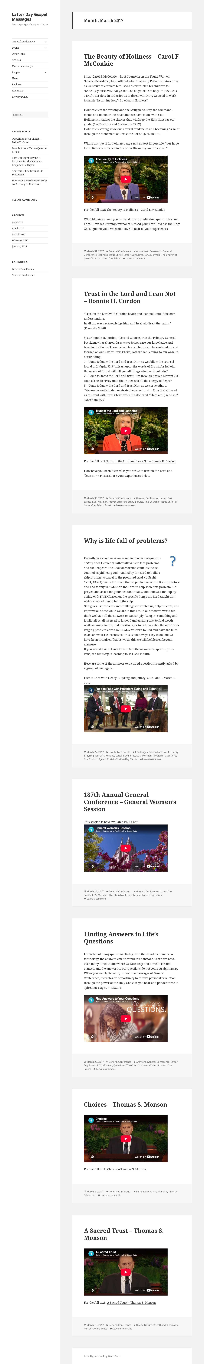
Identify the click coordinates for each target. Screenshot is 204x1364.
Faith (139, 1191)
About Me (17, 90)
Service (139, 501)
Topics (15, 47)
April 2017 (18, 228)
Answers (141, 1061)
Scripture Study (125, 501)
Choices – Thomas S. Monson (125, 1104)
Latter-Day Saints (133, 254)
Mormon (155, 254)
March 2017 (18, 234)
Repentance (149, 1191)
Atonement (142, 251)
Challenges (141, 752)
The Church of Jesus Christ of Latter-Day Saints (110, 759)
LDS (147, 254)
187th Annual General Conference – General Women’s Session (130, 802)
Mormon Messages (22, 66)
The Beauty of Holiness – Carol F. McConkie (132, 59)
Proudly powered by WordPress (102, 1356)
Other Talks (18, 53)
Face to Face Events (23, 269)
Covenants (156, 251)
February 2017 (20, 240)
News (15, 78)
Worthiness (100, 1328)
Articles (16, 60)
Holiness (103, 254)
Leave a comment (135, 258)
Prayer (112, 501)
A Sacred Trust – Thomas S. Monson (124, 1234)
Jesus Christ (115, 254)
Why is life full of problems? (126, 540)
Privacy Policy (20, 96)
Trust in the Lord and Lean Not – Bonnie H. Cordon (129, 297)
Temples (162, 1191)
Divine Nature (144, 1325)
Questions (170, 755)
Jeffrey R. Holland (104, 755)
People (16, 72)
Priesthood (159, 1325)
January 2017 (19, 246)
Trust (108, 505)
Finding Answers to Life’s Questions (121, 937)
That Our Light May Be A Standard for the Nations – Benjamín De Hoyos (27, 161)
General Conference (23, 41)
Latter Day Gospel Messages (29, 17)
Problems (158, 755)
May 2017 (17, 222)
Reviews (16, 84)
